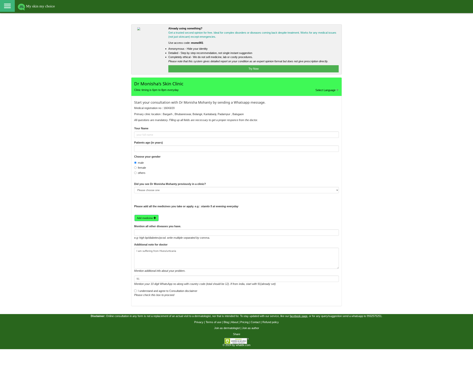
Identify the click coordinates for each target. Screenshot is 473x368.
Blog (226, 322)
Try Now (254, 68)
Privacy (198, 322)
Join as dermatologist (227, 328)
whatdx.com (243, 345)
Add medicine (145, 218)
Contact (255, 322)
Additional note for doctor (151, 244)
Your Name (141, 128)
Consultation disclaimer (183, 290)
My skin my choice (40, 6)
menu (7, 5)
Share (236, 334)
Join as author (250, 328)
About (234, 322)
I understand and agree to (167, 290)
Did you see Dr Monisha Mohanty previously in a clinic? (170, 183)
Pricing (244, 322)
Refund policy (270, 322)
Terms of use (213, 322)
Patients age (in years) (148, 142)
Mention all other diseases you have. (157, 226)
